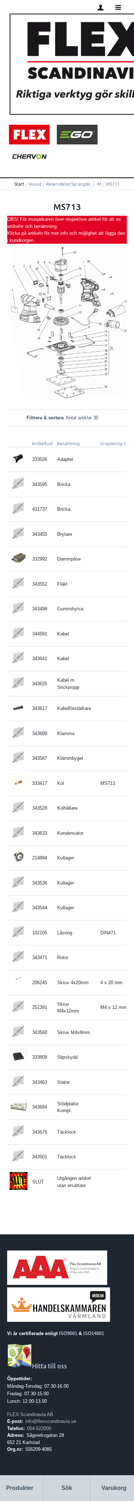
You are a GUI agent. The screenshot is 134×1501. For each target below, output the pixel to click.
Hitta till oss (49, 1366)
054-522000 (39, 1428)
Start (19, 184)
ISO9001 (68, 1333)
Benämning (68, 443)
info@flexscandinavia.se (50, 1421)
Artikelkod (42, 443)
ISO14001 (93, 1333)
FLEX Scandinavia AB (30, 1414)
